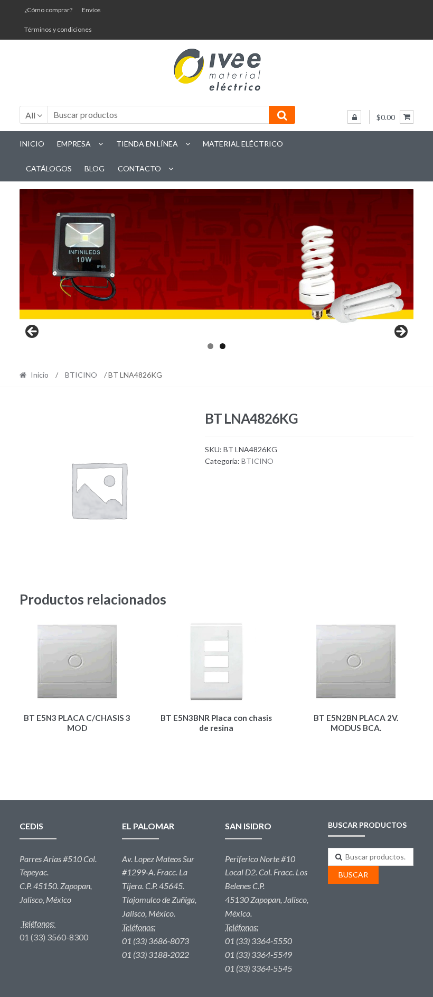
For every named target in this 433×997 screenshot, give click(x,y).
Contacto (139, 168)
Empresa (74, 143)
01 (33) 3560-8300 (54, 937)
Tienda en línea (147, 143)
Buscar (353, 874)
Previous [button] (33, 332)
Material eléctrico (243, 143)
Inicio (32, 143)
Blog (94, 168)
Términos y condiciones (58, 29)
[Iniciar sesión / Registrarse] (354, 117)
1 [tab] (210, 346)
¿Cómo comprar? (48, 10)
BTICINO (81, 374)
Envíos (91, 10)
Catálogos (49, 168)
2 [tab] (222, 346)
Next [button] (400, 332)
